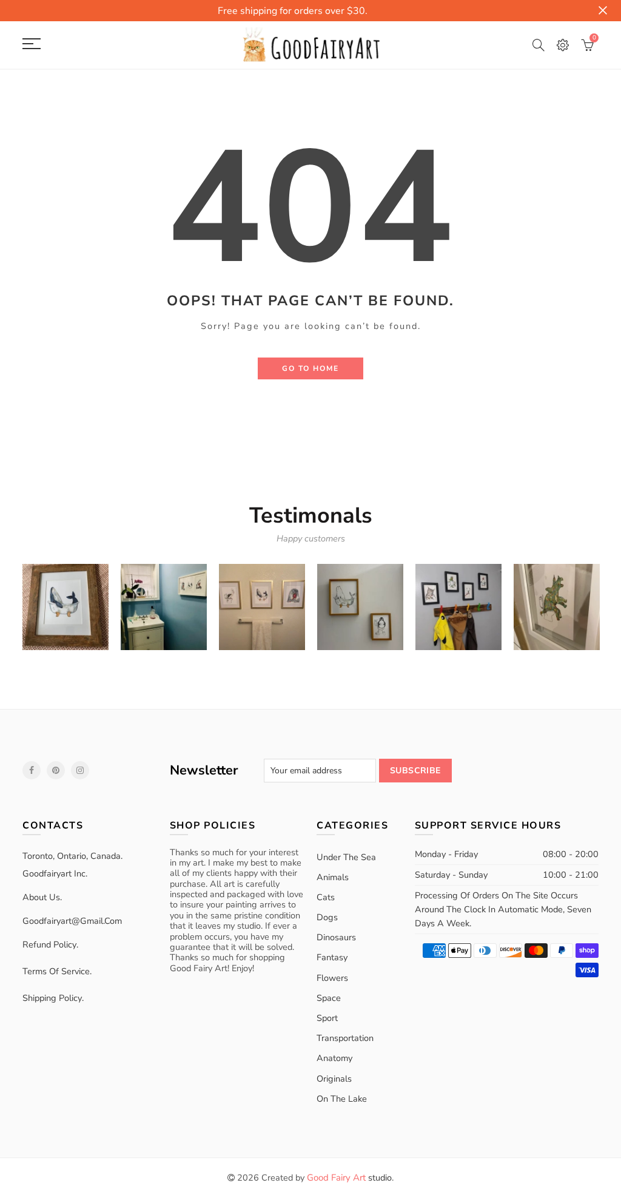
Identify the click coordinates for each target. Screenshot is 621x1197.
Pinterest (56, 770)
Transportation (345, 1038)
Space (329, 998)
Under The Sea (346, 857)
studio (349, 1178)
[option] (65, 607)
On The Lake (342, 1099)
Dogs (327, 917)
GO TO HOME (310, 368)
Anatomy (334, 1058)
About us (41, 897)
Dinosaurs (336, 937)
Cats (326, 897)
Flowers (332, 978)
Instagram (80, 770)
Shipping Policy (52, 998)
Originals (334, 1079)
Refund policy (49, 944)
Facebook (31, 770)
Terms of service (56, 971)
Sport (327, 1018)
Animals (333, 877)
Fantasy (332, 957)
